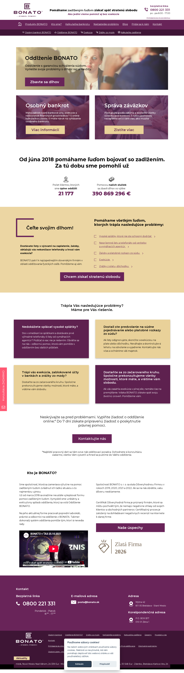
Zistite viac (124, 130)
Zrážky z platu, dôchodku (114, 266)
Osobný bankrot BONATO (38, 32)
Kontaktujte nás (92, 439)
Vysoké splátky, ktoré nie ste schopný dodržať (125, 236)
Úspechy (148, 635)
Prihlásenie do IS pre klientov (158, 18)
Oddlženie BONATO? (74, 635)
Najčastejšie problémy (106, 24)
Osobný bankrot (55, 635)
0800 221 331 (39, 603)
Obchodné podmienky (147, 646)
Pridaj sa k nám (140, 24)
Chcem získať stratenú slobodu (92, 277)
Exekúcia (88, 32)
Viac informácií (45, 130)
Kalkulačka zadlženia (131, 32)
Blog (125, 24)
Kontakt (157, 24)
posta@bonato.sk (88, 602)
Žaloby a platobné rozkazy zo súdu (119, 253)
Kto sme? (56, 24)
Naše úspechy (130, 528)
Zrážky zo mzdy (107, 32)
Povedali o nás (161, 635)
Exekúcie (104, 259)
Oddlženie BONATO (67, 32)
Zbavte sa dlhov (44, 82)
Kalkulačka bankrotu (77, 24)
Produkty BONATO (36, 24)
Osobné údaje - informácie (59, 652)
